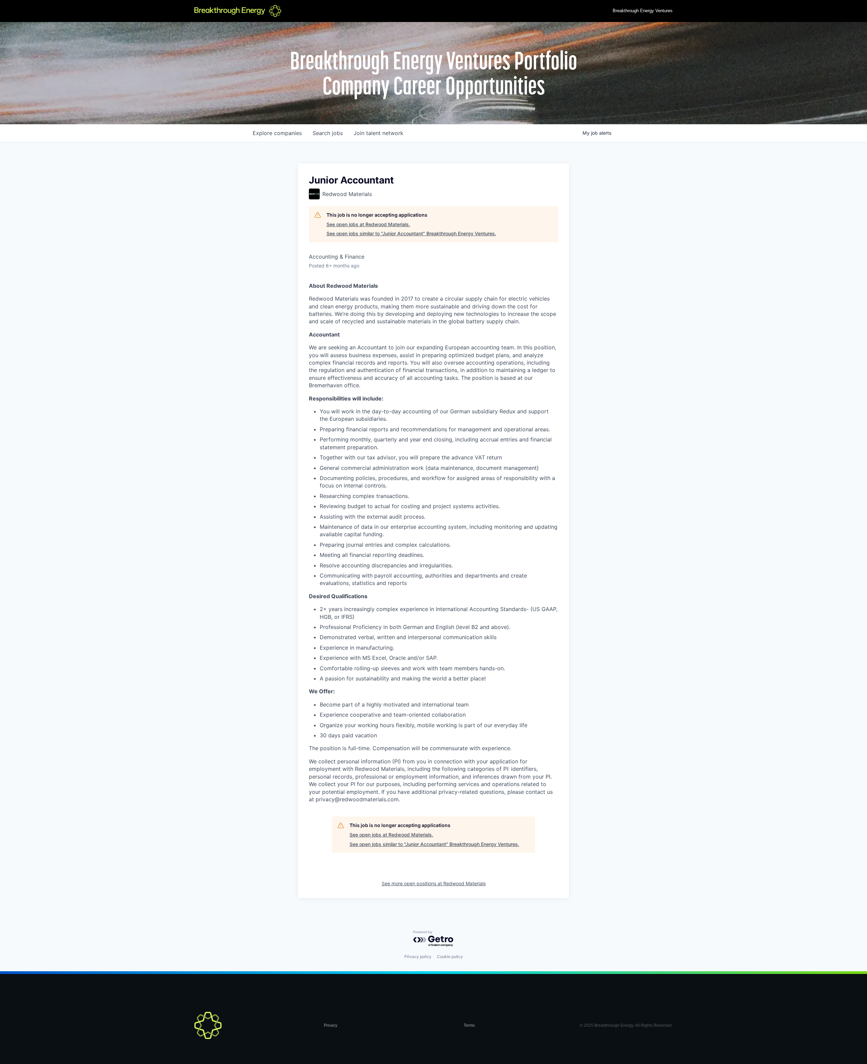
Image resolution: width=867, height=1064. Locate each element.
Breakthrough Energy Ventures (643, 10)
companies (277, 133)
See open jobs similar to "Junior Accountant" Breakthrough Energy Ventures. (411, 233)
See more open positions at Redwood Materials (434, 883)
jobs (328, 133)
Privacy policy (417, 956)
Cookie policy (450, 956)
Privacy (330, 1025)
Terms (469, 1025)
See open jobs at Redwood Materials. (368, 224)
